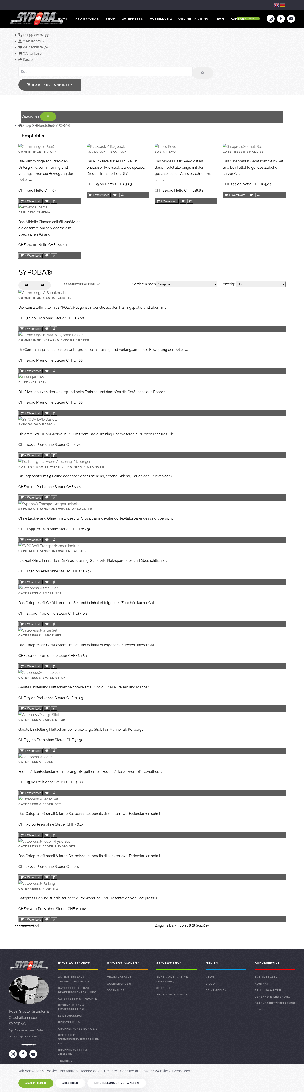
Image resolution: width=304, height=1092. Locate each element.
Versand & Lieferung (272, 996)
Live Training (248, 18)
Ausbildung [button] (161, 18)
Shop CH (29, 126)
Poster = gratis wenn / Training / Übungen (61, 466)
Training (65, 1060)
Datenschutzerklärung (275, 1003)
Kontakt (238, 18)
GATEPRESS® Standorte (77, 998)
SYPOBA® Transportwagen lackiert (53, 551)
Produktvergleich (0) (82, 284)
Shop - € (163, 988)
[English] (277, 4)
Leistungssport (71, 1015)
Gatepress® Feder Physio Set (47, 846)
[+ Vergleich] (54, 201)
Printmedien (216, 990)
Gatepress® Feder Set (39, 804)
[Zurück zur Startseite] (37, 19)
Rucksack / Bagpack (107, 151)
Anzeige (229, 284)
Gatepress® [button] (132, 18)
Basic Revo (165, 151)
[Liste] (26, 285)
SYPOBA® (61, 126)
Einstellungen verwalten (116, 1083)
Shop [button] (110, 18)
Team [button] (219, 18)
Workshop (116, 990)
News (210, 977)
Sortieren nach (144, 284)
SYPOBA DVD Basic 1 (36, 424)
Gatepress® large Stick (42, 720)
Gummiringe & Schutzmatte (45, 298)
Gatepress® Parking (38, 888)
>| (37, 925)
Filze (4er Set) (32, 382)
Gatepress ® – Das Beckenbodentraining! (77, 990)
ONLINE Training (193, 18)
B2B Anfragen (266, 977)
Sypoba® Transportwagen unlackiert (56, 508)
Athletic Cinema (34, 212)
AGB (258, 1009)
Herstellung (69, 1022)
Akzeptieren (35, 1083)
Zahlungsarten (268, 990)
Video (210, 983)
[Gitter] (42, 285)
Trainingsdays (119, 977)
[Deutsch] (283, 4)
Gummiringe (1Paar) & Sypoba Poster (53, 340)
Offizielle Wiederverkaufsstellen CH (78, 1039)
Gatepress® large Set (40, 635)
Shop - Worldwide (172, 994)
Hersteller (45, 126)
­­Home (63, 18)
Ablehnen (70, 1083)
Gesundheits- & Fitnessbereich (71, 1007)
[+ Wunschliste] (47, 201)
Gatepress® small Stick (42, 677)
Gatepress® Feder (36, 762)
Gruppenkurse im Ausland (72, 1052)
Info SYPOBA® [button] (86, 18)
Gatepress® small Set (244, 151)
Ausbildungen (119, 983)
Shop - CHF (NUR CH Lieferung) (172, 979)
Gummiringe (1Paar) (37, 151)
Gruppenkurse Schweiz (78, 1028)
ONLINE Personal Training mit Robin (74, 979)
